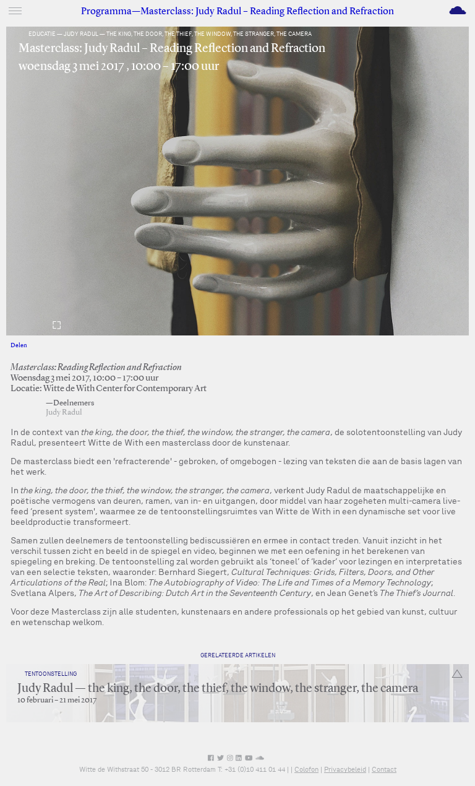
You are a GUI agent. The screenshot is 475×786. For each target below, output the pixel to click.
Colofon (306, 769)
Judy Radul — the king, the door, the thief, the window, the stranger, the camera (217, 689)
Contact (384, 769)
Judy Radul (64, 412)
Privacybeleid (345, 769)
